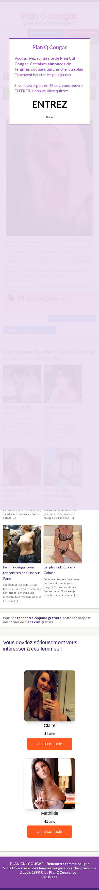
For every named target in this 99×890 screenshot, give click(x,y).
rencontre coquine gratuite (39, 618)
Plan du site (49, 876)
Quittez (49, 117)
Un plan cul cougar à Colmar (59, 570)
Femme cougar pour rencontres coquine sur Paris (21, 573)
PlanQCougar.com (64, 872)
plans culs (33, 622)
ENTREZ (49, 104)
